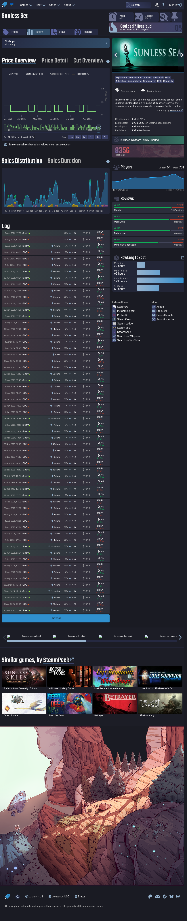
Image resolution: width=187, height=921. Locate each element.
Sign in (173, 4)
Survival (148, 77)
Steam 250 (123, 327)
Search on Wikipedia (128, 336)
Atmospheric (135, 81)
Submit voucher (166, 319)
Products (162, 310)
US (35, 896)
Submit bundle (165, 315)
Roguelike (168, 81)
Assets (161, 306)
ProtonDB (122, 315)
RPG (159, 81)
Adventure (121, 81)
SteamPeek (124, 319)
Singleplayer (149, 81)
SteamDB (122, 306)
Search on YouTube (128, 340)
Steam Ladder (125, 323)
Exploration (121, 77)
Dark (167, 77)
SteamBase (124, 332)
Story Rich (158, 77)
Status (81, 896)
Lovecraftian (135, 77)
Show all (56, 618)
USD (60, 896)
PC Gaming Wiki (126, 310)
